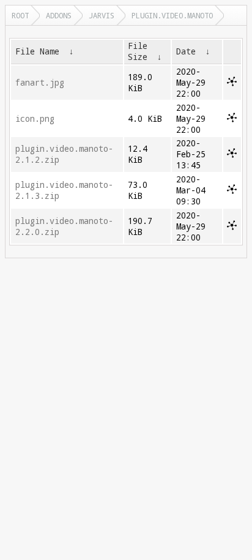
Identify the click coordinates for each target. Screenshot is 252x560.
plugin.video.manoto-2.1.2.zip (64, 154)
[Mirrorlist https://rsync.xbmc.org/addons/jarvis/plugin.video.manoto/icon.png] (232, 119)
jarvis (101, 15)
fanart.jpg (39, 82)
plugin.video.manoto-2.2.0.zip (64, 226)
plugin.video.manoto (172, 15)
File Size (137, 51)
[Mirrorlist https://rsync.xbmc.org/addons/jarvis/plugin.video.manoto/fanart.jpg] (232, 83)
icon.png (34, 118)
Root (20, 15)
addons (59, 15)
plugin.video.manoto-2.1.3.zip (64, 190)
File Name (37, 51)
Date (186, 51)
